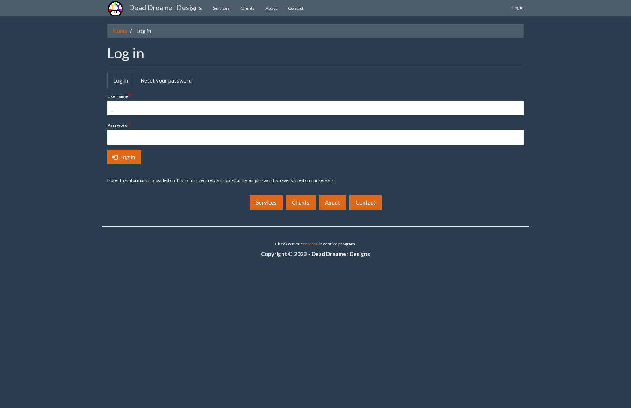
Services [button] (266, 202)
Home (120, 30)
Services (221, 8)
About (271, 8)
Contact (295, 8)
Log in (518, 7)
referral (310, 244)
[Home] (118, 8)
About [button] (332, 202)
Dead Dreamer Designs (165, 7)
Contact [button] (365, 202)
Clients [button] (300, 202)
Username (117, 96)
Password (117, 125)
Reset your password (166, 80)
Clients (248, 8)
